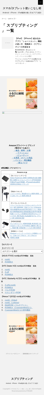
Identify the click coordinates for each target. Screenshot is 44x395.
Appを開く (21, 52)
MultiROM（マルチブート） (16, 305)
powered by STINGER (25, 391)
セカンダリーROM (13, 292)
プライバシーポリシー (13, 354)
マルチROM (10, 290)
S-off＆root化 (10, 285)
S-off (7, 272)
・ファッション (22, 153)
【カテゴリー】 (7, 248)
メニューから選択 (25, 56)
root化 (7, 259)
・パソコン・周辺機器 (22, 160)
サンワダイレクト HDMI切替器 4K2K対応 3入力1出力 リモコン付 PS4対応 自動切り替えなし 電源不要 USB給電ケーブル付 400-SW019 (25, 226)
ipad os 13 (31, 50)
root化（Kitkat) (11, 300)
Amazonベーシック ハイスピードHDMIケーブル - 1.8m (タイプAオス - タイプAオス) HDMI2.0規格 (26, 235)
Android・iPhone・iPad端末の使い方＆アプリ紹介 (22, 383)
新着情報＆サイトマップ (30, 354)
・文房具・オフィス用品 (22, 158)
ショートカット (26, 54)
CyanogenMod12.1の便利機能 (17, 310)
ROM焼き (9, 262)
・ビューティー (22, 155)
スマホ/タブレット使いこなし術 (22, 8)
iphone (32, 52)
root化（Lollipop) (12, 303)
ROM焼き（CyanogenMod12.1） (19, 308)
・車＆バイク (22, 163)
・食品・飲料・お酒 (22, 150)
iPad (27, 52)
